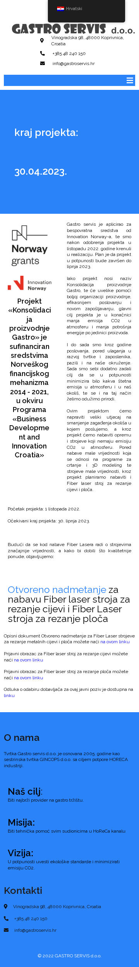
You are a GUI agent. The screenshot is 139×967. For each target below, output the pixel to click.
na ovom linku (115, 641)
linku (9, 695)
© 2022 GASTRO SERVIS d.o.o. (70, 955)
